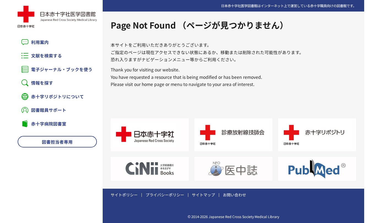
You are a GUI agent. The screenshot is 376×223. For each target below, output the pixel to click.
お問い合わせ (234, 194)
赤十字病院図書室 (48, 124)
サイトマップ (203, 194)
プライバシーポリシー (165, 194)
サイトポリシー (124, 194)
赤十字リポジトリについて (57, 96)
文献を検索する (46, 55)
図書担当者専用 (57, 142)
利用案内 (40, 42)
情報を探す (42, 83)
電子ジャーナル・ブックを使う (61, 69)
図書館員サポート (48, 110)
